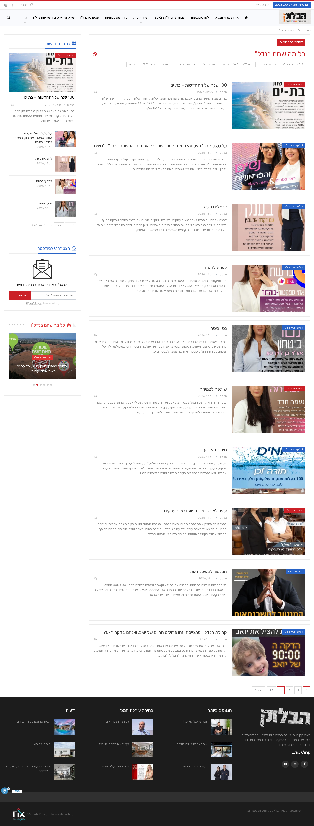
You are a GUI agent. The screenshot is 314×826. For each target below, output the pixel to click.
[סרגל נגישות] (5, 791)
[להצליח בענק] (268, 227)
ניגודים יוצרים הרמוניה (194, 766)
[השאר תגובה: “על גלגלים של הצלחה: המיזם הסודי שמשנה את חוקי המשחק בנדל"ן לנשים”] (95, 153)
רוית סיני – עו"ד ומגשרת (113, 766)
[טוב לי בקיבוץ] (64, 750)
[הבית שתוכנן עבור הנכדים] (64, 727)
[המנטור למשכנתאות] (268, 592)
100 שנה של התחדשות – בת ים (198, 85)
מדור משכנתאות (116, 17)
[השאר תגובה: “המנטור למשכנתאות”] (95, 578)
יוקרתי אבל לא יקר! (195, 721)
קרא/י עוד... (301, 752)
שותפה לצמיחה (213, 389)
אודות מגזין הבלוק (227, 17)
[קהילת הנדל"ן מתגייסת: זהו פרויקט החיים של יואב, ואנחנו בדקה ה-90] (268, 652)
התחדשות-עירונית (186, 64)
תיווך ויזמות (140, 17)
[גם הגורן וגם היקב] (142, 727)
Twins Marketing (62, 814)
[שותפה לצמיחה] (268, 409)
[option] (42, 358)
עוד (25, 17)
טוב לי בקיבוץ (42, 744)
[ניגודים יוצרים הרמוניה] (221, 772)
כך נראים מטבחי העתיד (114, 744)
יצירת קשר (262, 5)
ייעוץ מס (132, 64)
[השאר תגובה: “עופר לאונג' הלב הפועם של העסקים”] (95, 518)
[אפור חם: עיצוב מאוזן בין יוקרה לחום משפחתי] (64, 772)
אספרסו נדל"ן (89, 17)
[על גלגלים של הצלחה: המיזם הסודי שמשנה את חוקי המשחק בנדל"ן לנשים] (268, 166)
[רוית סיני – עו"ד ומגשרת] (142, 772)
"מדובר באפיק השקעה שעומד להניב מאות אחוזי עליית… (42, 368)
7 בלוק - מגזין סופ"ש (292, 64)
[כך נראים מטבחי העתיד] (142, 750)
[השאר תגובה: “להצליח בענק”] (95, 214)
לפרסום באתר (199, 17)
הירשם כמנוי (20, 295)
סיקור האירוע (215, 450)
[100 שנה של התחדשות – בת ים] (268, 105)
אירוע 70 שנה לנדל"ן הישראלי (238, 64)
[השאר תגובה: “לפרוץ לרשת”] (95, 274)
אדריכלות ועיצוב (267, 64)
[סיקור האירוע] (268, 470)
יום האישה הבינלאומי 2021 (157, 64)
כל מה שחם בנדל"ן (295, 84)
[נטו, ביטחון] (268, 348)
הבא (260, 690)
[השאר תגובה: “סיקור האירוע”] (95, 457)
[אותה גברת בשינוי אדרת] (221, 750)
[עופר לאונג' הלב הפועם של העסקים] (268, 531)
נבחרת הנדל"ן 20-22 (169, 17)
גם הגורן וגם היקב (117, 721)
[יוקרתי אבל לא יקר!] (221, 727)
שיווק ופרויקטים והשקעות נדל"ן (54, 17)
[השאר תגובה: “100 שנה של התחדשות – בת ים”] (95, 92)
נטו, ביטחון (218, 328)
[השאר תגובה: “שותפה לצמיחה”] (95, 396)
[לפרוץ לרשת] (268, 288)
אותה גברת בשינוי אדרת (192, 744)
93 (271, 690)
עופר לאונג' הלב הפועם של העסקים (195, 510)
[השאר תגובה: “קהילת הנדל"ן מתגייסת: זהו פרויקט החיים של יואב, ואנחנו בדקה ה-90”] (95, 639)
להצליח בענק (215, 206)
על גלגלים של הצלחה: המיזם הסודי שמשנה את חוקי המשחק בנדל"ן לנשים (160, 146)
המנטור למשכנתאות (208, 571)
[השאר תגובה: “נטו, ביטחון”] (95, 335)
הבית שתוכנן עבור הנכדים (34, 721)
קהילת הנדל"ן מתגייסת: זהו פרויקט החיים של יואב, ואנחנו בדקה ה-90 (165, 632)
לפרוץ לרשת (215, 267)
